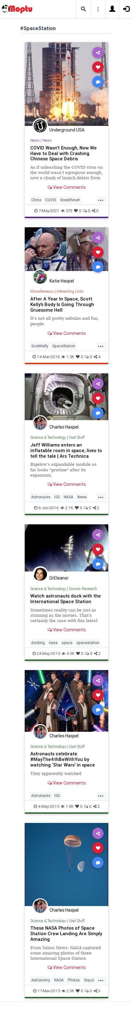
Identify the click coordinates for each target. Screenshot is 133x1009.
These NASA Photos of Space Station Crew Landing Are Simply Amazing (66, 933)
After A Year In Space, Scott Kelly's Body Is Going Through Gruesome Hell (62, 304)
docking (38, 642)
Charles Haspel (64, 427)
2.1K (69, 507)
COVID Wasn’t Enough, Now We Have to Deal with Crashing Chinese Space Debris (63, 153)
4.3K (70, 653)
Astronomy (40, 980)
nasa (53, 642)
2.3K (70, 990)
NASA (68, 497)
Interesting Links (70, 291)
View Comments (69, 187)
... (101, 199)
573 (69, 210)
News (35, 140)
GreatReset (70, 200)
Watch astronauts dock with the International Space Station (65, 598)
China (36, 200)
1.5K (70, 356)
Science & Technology (48, 437)
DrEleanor (59, 578)
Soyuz (89, 980)
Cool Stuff (77, 437)
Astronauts (40, 497)
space (67, 642)
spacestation (87, 642)
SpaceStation (63, 346)
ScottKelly (39, 346)
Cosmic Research (83, 588)
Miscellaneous (42, 291)
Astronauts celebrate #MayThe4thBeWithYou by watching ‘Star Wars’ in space (62, 759)
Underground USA (66, 130)
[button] (83, 9)
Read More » (66, 84)
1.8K (70, 806)
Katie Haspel (61, 281)
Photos (74, 980)
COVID (50, 200)
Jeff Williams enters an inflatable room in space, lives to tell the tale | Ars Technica (66, 450)
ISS (57, 497)
